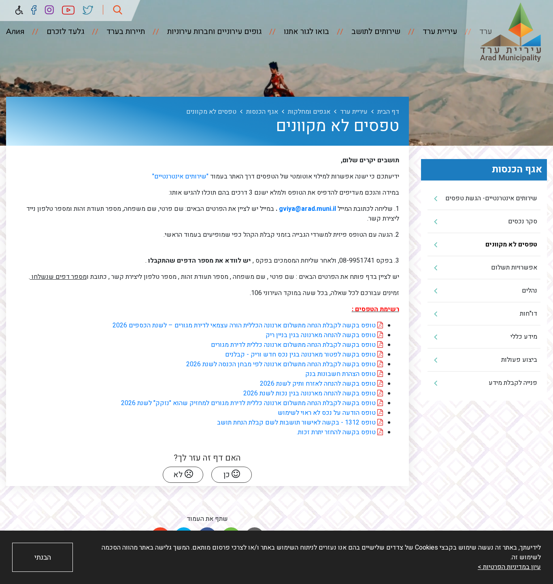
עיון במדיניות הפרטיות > (509, 567)
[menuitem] (429, 32)
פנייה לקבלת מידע (513, 383)
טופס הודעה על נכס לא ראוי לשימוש (327, 413)
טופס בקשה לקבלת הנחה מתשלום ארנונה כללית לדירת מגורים (294, 345)
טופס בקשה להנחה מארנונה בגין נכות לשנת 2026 (310, 393)
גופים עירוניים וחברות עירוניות (213, 31)
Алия (15, 31)
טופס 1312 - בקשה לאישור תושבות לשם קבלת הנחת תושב (297, 422)
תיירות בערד (124, 31)
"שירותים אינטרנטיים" (179, 176)
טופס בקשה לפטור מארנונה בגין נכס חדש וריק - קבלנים (301, 354)
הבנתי (42, 557)
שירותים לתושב (374, 31)
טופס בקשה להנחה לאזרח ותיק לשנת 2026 (318, 384)
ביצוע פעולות (519, 360)
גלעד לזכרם (64, 31)
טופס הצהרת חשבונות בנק (341, 374)
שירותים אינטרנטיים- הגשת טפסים (491, 198)
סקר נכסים (522, 221)
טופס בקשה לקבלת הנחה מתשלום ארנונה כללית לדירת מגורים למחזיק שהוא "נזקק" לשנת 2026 (248, 403)
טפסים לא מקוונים (511, 244)
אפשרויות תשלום (514, 267)
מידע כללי (523, 337)
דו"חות (528, 314)
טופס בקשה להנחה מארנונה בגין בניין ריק (321, 335)
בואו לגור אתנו (305, 31)
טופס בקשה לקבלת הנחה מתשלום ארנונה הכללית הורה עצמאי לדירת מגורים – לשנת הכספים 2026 (245, 325)
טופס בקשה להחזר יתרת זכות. (337, 432)
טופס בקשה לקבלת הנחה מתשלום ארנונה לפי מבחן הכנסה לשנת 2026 (281, 364)
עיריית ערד (439, 31)
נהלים (529, 290)
